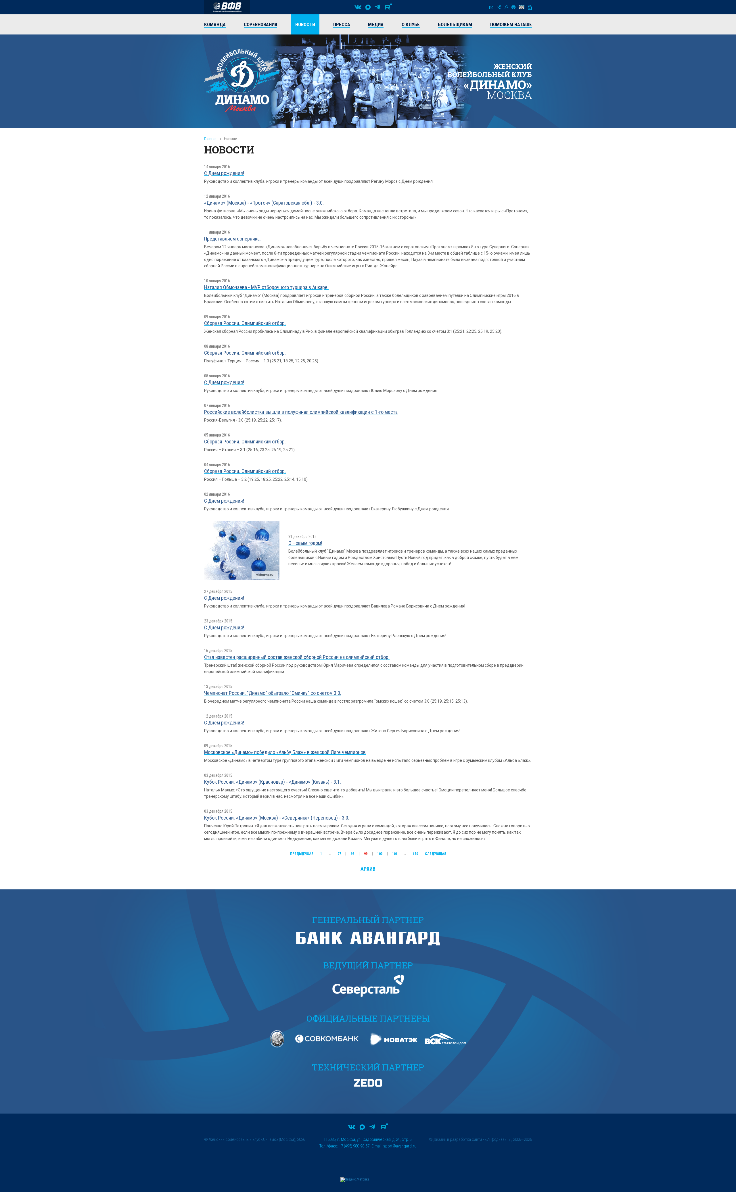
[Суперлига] (227, 7)
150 (415, 854)
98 (352, 854)
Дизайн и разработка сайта (458, 1139)
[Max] (368, 7)
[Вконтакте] (357, 7)
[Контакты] (491, 7)
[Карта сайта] (499, 7)
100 (379, 854)
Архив (368, 869)
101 (394, 854)
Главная (210, 138)
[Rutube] (388, 7)
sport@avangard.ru (399, 1146)
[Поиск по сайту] (506, 7)
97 (339, 854)
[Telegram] (377, 7)
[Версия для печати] (513, 7)
